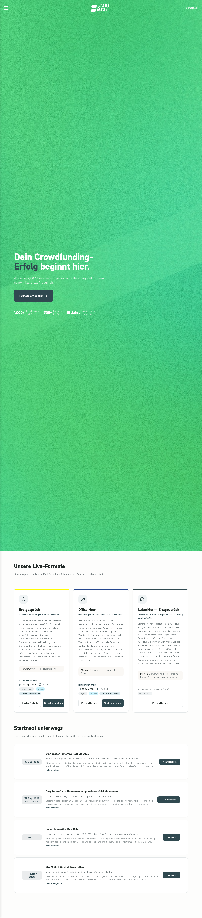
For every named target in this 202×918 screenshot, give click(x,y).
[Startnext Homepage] (101, 7)
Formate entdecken (31, 295)
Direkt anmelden (53, 703)
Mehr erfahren (170, 761)
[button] (6, 7)
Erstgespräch (29, 610)
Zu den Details (30, 703)
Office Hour (87, 610)
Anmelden (191, 7)
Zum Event (171, 837)
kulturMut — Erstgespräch (158, 610)
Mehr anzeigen (52, 770)
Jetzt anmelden (169, 799)
